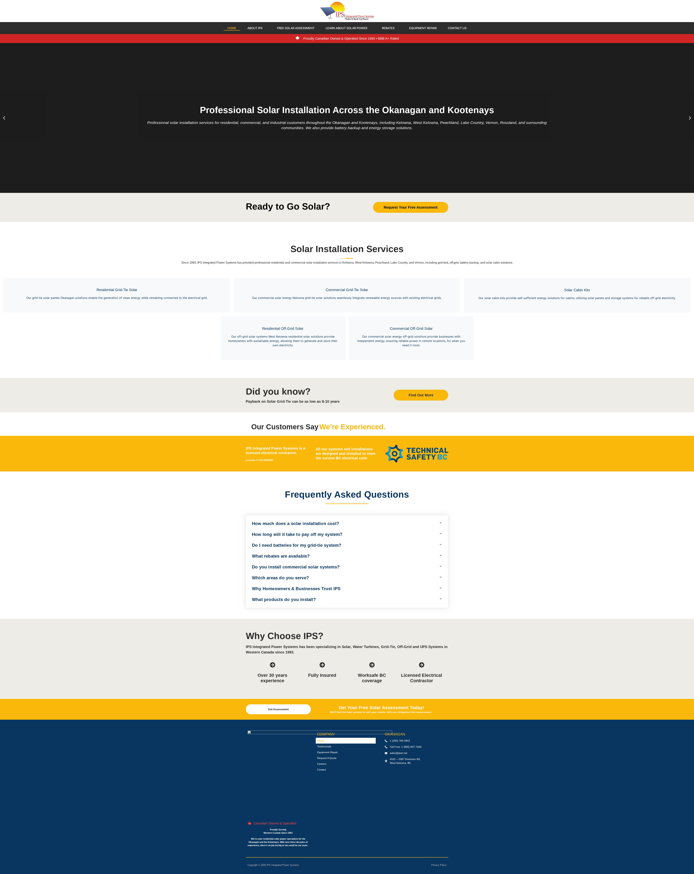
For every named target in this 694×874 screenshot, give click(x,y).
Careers (321, 763)
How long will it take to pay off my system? (297, 534)
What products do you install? (284, 599)
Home (320, 740)
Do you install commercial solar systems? (296, 566)
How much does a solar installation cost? (295, 523)
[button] (4, 118)
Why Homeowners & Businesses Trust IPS (296, 588)
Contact (321, 769)
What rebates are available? (281, 556)
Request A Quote (327, 758)
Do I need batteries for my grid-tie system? (297, 545)
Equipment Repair (327, 752)
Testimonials (324, 746)
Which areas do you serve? (280, 577)
